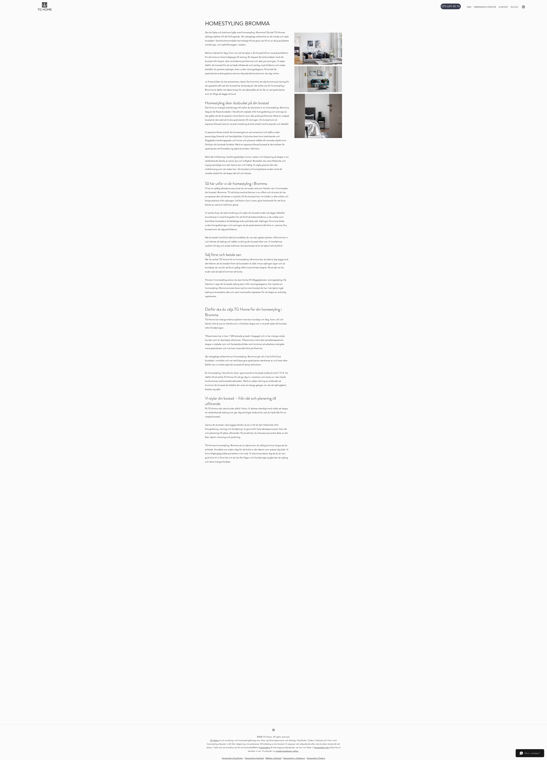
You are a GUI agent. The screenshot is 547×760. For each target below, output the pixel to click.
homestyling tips (321, 747)
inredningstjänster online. (287, 751)
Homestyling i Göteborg (294, 758)
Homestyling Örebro (316, 758)
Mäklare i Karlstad (273, 758)
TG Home (214, 740)
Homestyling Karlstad (254, 758)
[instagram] (523, 7)
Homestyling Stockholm (232, 758)
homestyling (264, 747)
